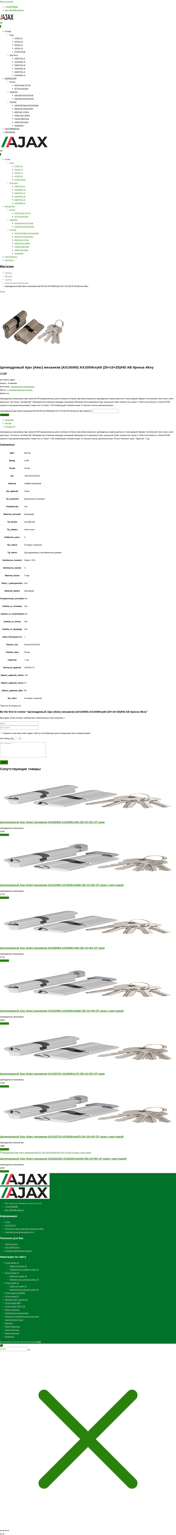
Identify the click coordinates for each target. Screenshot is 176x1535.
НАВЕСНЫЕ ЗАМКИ (22, 115)
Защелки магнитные (14, 1320)
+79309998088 (11, 7)
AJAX (38, 1342)
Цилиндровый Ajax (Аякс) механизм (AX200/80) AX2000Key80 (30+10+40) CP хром (52, 947)
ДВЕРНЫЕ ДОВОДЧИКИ (23, 109)
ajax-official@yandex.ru (14, 10)
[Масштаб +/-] (1, 1530)
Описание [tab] (9, 420)
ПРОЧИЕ (13, 102)
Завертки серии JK (18, 1266)
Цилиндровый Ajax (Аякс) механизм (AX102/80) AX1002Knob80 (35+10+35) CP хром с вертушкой (62, 885)
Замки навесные (12, 1326)
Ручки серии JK (12, 1263)
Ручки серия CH (12, 1296)
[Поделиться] (6, 1530)
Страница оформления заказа (18, 1251)
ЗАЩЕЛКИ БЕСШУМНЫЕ (24, 99)
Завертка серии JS (18, 1286)
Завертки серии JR (18, 1276)
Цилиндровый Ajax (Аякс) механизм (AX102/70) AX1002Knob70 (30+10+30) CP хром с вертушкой (62, 1136)
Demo (12, 35)
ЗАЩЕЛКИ (13, 92)
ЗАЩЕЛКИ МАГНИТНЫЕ (23, 95)
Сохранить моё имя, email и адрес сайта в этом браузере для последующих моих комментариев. (47, 733)
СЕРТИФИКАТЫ (12, 129)
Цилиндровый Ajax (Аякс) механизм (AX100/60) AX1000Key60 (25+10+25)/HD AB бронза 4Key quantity (45, 411)
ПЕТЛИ (12, 82)
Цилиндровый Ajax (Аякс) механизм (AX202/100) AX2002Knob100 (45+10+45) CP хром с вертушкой (63, 1158)
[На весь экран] (3, 1530)
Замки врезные (12, 1333)
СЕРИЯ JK (18, 38)
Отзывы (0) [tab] (10, 427)
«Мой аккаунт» (11, 1244)
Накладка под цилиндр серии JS (24, 1290)
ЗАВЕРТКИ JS (19, 72)
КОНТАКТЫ (10, 132)
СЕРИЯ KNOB (19, 52)
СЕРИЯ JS (18, 45)
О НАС (7, 1222)
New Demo (14, 55)
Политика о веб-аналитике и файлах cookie (24, 1229)
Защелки (9, 1323)
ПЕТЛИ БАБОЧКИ (21, 89)
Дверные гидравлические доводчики (22, 1316)
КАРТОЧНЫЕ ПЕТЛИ (22, 85)
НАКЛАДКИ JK (19, 62)
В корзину (4, 415)
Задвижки (9, 1337)
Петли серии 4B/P (13, 1303)
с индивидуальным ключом (19, 390)
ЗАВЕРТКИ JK (19, 58)
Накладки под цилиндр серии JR (24, 1280)
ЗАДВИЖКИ (18, 126)
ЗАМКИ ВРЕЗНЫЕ (21, 122)
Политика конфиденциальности (19, 1232)
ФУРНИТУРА (10, 79)
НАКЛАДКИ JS (19, 75)
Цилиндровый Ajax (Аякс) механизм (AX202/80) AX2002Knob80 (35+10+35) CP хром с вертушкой (62, 1010)
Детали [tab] (8, 423)
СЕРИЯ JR (18, 42)
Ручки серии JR (12, 1273)
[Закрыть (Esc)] (8, 1530)
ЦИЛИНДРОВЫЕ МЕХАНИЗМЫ (26, 105)
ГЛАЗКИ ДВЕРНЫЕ (21, 119)
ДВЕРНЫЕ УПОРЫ (21, 112)
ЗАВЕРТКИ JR (19, 65)
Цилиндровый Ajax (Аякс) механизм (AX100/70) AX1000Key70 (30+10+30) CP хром (52, 1073)
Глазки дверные (12, 1330)
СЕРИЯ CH (18, 48)
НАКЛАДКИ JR (20, 68)
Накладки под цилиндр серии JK (24, 1269)
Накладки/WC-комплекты (16, 1300)
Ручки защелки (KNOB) (15, 1293)
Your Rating (4, 738)
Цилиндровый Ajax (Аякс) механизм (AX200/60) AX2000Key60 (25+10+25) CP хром (52, 822)
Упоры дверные (12, 1310)
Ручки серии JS (12, 1283)
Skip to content (6, 1)
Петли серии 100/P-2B (15, 1306)
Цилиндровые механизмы (22, 387)
